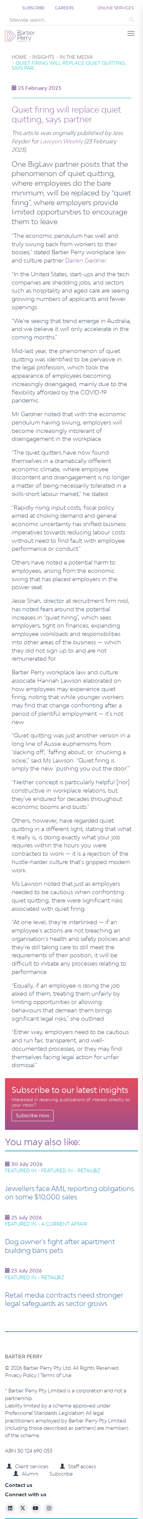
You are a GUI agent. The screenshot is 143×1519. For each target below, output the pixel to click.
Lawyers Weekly (61, 141)
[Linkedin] (58, 1509)
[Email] (45, 1509)
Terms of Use (56, 1375)
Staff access (82, 1466)
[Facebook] (70, 1509)
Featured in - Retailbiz (34, 1277)
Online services (115, 7)
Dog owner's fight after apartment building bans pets (60, 1245)
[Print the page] (33, 1509)
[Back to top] (94, 1509)
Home (19, 57)
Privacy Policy (21, 1375)
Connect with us (25, 1494)
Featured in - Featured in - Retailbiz (52, 1170)
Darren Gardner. (86, 260)
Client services (32, 1466)
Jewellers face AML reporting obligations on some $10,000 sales (69, 1192)
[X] (82, 1509)
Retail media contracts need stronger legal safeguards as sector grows (64, 1299)
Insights (43, 57)
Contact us (18, 1485)
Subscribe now (32, 1115)
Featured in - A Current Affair (46, 1224)
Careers (64, 7)
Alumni (30, 1474)
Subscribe (33, 7)
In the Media (76, 57)
